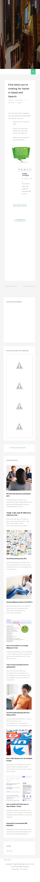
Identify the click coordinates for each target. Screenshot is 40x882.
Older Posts (29, 286)
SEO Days (9, 851)
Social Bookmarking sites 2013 (16, 558)
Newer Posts (11, 286)
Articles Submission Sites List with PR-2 (19, 602)
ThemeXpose (24, 869)
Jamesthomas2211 (21, 447)
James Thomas (25, 174)
